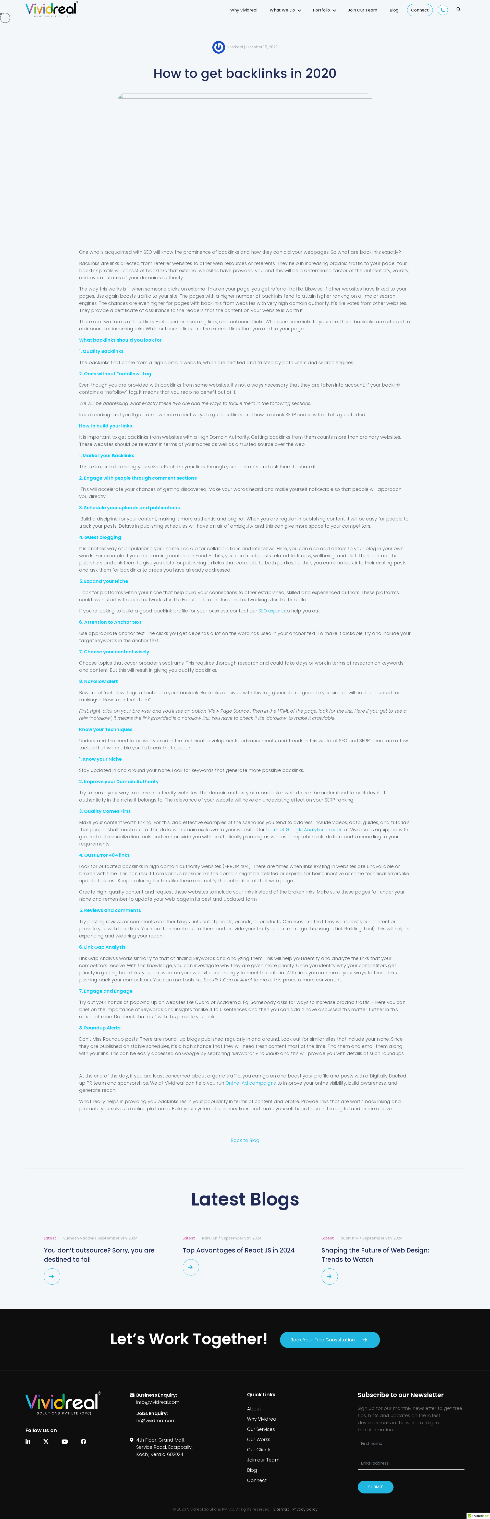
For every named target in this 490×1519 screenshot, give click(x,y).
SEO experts (272, 611)
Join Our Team (362, 10)
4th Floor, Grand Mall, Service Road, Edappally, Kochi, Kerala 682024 (164, 1447)
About (254, 1409)
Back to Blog (245, 1140)
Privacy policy (304, 1509)
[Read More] (52, 1276)
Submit (375, 1487)
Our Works (258, 1439)
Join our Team (263, 1460)
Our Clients (259, 1449)
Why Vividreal (243, 10)
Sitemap (281, 1509)
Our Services (261, 1429)
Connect (420, 10)
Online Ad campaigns (250, 1083)
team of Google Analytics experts (304, 829)
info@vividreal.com (157, 1402)
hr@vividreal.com (156, 1420)
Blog (394, 10)
